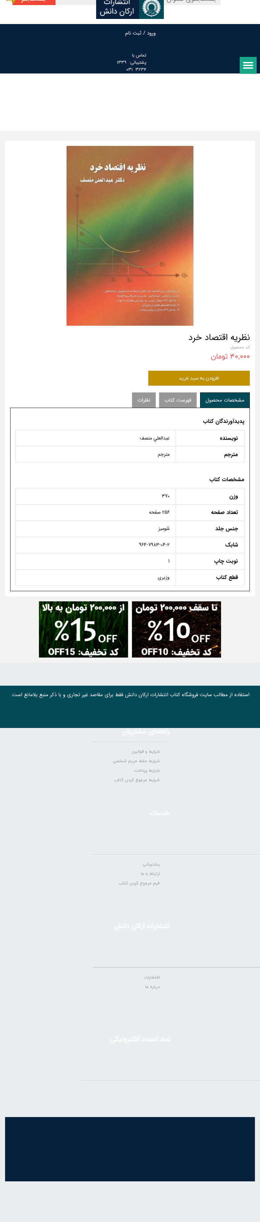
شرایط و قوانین (146, 752)
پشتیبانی (151, 864)
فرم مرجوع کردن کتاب (139, 883)
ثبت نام (133, 33)
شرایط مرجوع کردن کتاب (137, 780)
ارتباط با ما (150, 874)
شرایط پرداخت (147, 771)
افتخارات (152, 977)
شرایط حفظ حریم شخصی (136, 761)
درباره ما (152, 987)
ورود (151, 33)
